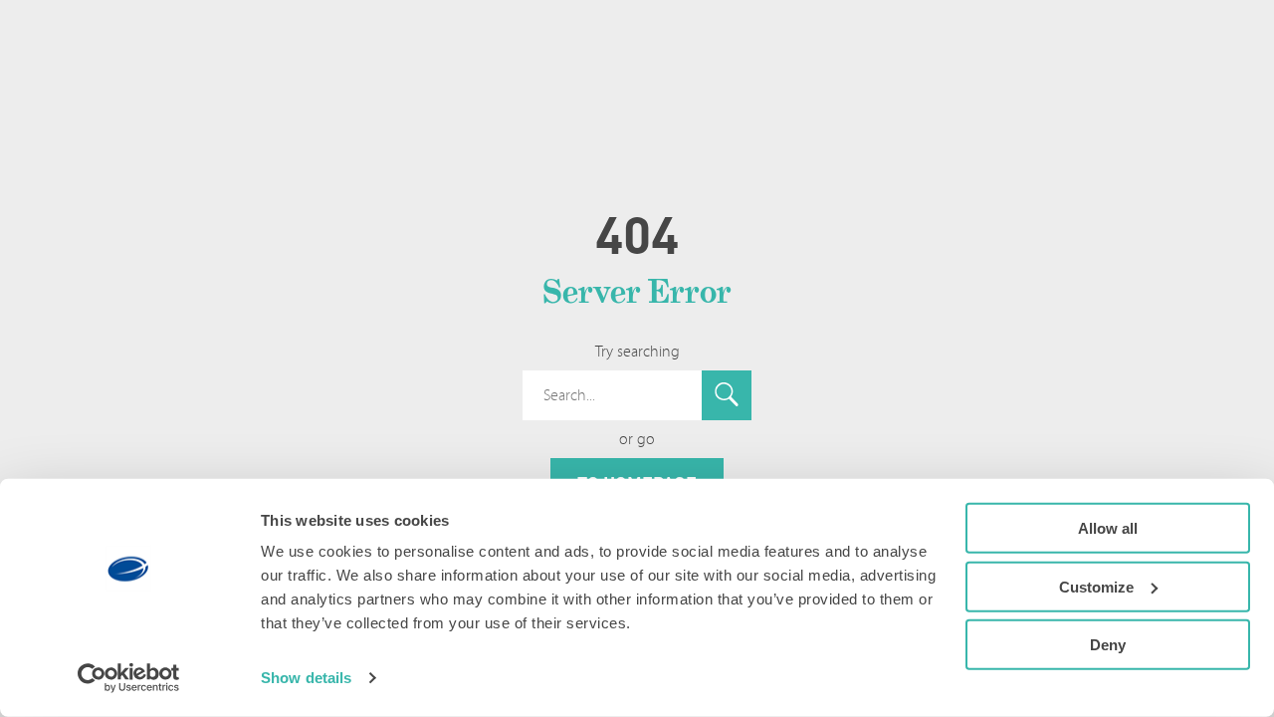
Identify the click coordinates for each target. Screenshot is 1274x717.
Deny (1108, 644)
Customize (1096, 586)
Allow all (1108, 528)
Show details (306, 677)
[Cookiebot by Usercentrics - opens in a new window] (129, 678)
